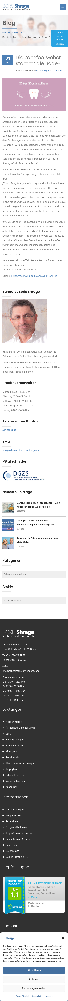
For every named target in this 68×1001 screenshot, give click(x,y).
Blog (16, 32)
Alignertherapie (14, 722)
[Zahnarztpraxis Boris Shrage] (16, 6)
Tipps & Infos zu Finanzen (19, 833)
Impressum (48, 996)
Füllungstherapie (15, 740)
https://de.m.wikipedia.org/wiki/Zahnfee (34, 276)
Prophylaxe (11, 769)
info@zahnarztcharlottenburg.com (20, 451)
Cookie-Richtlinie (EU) (17, 857)
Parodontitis (12, 758)
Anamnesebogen (15, 810)
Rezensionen (12, 822)
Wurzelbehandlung (16, 781)
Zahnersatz (11, 787)
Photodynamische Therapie (20, 763)
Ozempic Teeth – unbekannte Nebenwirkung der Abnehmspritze (35, 523)
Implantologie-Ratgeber (18, 839)
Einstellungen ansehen (34, 988)
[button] (63, 938)
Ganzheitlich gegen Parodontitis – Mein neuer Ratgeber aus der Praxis (38, 505)
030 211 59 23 (9, 430)
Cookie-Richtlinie (23, 996)
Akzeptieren (34, 970)
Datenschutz (37, 996)
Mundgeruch (12, 752)
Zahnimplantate (14, 746)
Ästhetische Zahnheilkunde (20, 728)
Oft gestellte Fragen (16, 827)
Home (6, 32)
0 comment (57, 70)
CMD (8, 734)
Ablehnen (34, 979)
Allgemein (28, 70)
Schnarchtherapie (15, 775)
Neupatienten (13, 816)
